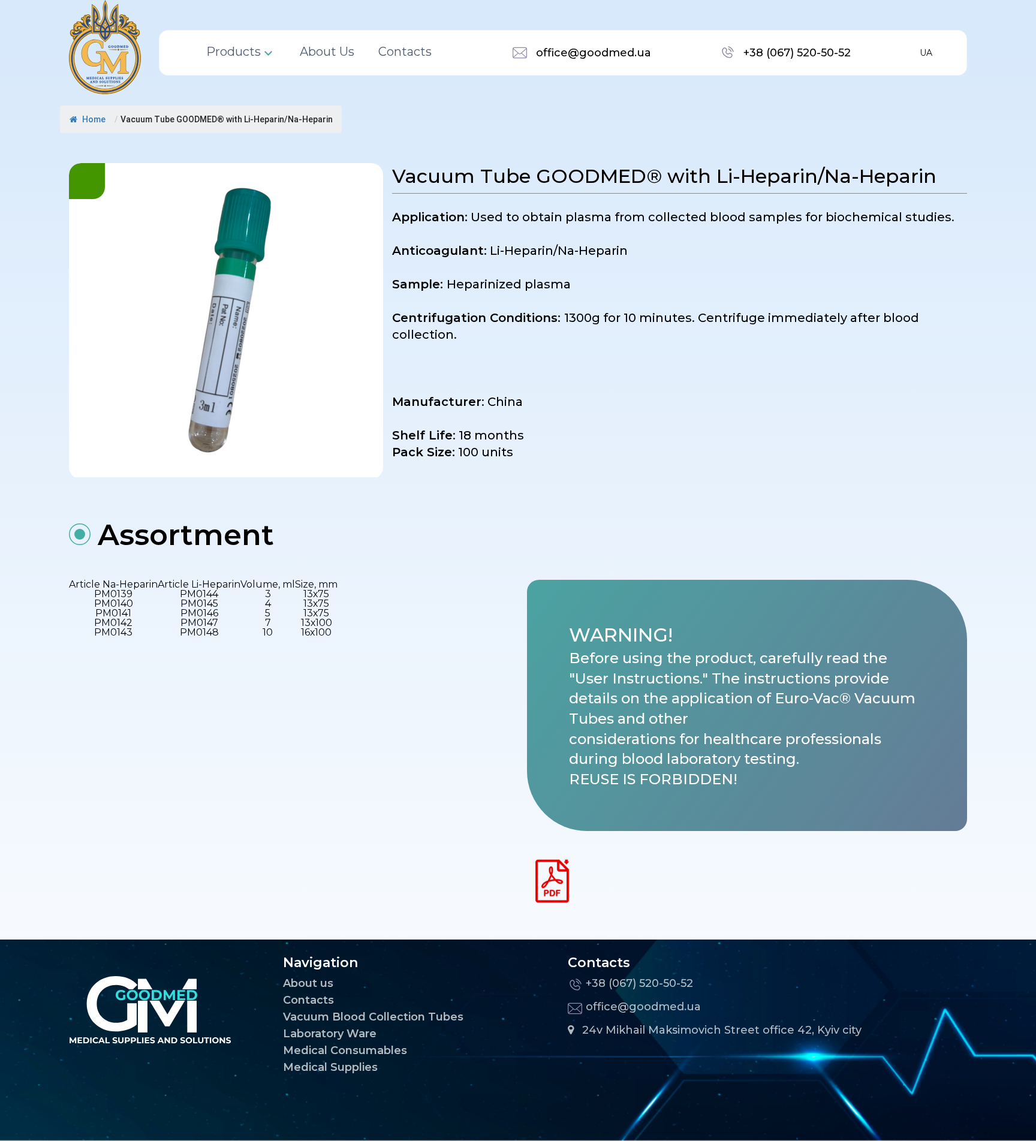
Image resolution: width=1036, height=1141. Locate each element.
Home (93, 119)
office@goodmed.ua (593, 52)
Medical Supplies (330, 1067)
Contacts (405, 52)
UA (926, 53)
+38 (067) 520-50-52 (797, 52)
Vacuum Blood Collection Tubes (373, 1016)
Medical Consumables (345, 1050)
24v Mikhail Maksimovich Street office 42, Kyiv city (722, 1030)
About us (308, 983)
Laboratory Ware (330, 1033)
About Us (327, 52)
